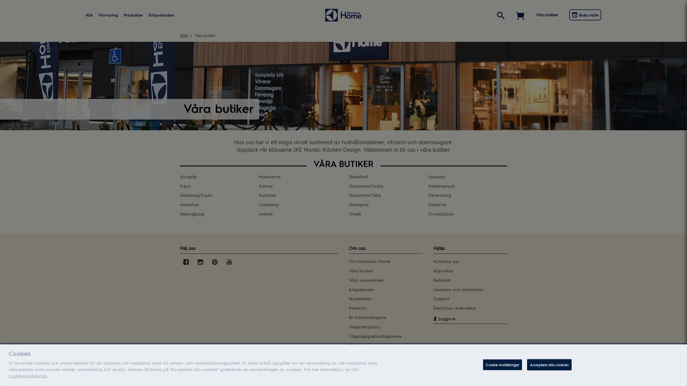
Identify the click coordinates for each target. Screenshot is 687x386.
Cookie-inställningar (502, 364)
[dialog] (343, 365)
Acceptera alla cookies (549, 364)
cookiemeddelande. (28, 375)
